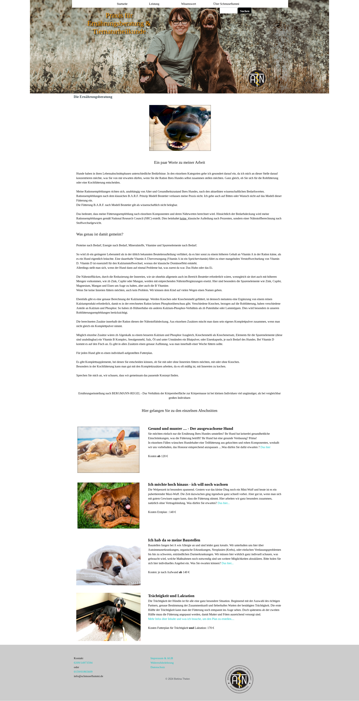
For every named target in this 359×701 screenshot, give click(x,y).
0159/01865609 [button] (83, 671)
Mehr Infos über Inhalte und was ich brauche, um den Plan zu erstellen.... (191, 618)
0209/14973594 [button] (83, 662)
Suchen (244, 11)
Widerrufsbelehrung (162, 662)
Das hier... (223, 503)
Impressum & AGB (162, 658)
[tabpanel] (179, 279)
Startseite (122, 3)
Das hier (265, 447)
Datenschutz (158, 667)
